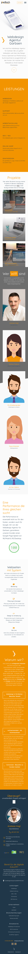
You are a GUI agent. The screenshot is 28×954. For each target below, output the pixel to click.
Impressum (18, 952)
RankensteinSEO (14, 918)
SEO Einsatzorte (14, 929)
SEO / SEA (14, 893)
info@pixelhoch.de (19, 940)
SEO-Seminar (14, 899)
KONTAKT (14, 910)
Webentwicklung (14, 891)
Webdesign (14, 888)
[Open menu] (25, 2)
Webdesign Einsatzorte (14, 926)
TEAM (14, 907)
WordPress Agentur (14, 934)
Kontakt (20, 2)
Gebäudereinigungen (14, 915)
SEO (18, 185)
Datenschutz (11, 952)
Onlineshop (14, 896)
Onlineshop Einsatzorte (14, 931)
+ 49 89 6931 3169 (8, 940)
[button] (14, 832)
